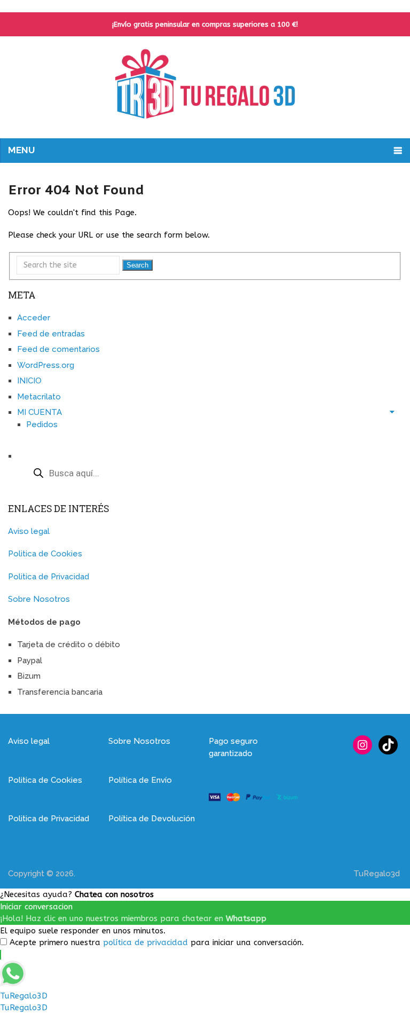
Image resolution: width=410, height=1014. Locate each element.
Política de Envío (140, 780)
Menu (21, 150)
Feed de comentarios (58, 349)
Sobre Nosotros (39, 599)
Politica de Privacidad (48, 576)
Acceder (33, 318)
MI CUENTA (39, 412)
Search (137, 265)
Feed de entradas (51, 334)
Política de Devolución (151, 818)
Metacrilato (39, 397)
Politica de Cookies (45, 554)
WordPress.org (45, 365)
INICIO (29, 381)
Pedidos (42, 424)
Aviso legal (29, 531)
